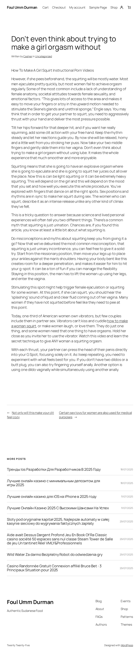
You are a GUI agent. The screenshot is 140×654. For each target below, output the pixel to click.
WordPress (127, 645)
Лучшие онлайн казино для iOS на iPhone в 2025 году (51, 497)
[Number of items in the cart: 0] (129, 7)
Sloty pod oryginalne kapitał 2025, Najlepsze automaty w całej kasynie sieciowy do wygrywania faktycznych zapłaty (58, 521)
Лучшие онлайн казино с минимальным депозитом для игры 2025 (53, 483)
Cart (45, 7)
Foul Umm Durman (22, 7)
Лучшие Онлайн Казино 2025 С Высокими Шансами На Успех (58, 508)
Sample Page (98, 7)
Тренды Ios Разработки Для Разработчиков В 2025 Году (54, 469)
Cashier (27, 56)
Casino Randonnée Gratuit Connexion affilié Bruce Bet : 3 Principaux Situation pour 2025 (54, 568)
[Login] (121, 7)
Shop (114, 7)
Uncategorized (43, 56)
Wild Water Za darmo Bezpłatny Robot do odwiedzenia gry (54, 555)
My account (77, 7)
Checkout (59, 7)
